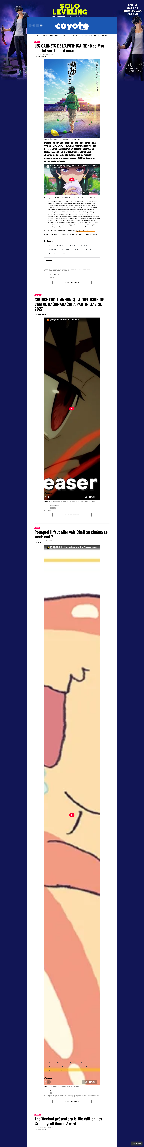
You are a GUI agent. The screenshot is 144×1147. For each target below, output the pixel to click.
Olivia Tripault (41, 56)
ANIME (39, 35)
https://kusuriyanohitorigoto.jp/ (85, 231)
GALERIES (65, 35)
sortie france (86, 501)
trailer (67, 270)
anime (55, 269)
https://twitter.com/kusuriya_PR (88, 234)
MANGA (45, 35)
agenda (56, 501)
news (85, 269)
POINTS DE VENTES (94, 35)
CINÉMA (51, 35)
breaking (75, 501)
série (54, 270)
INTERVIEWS (58, 35)
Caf (38, 542)
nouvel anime (48, 270)
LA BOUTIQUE (83, 35)
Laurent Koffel (41, 314)
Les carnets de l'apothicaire (75, 269)
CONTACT (104, 35)
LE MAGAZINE (74, 35)
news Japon (91, 269)
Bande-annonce (62, 269)
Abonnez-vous (137, 1143)
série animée (60, 270)
